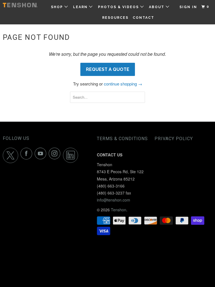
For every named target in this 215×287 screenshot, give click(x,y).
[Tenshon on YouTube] (42, 155)
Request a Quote (107, 69)
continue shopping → (123, 84)
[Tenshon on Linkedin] (72, 155)
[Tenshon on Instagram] (56, 155)
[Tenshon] (20, 5)
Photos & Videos (119, 7)
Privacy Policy (174, 138)
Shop (57, 7)
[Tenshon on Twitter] (11, 155)
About (157, 7)
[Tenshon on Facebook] (27, 155)
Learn (81, 7)
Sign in (188, 7)
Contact (143, 18)
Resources (115, 18)
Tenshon (118, 209)
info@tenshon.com (113, 200)
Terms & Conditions (122, 138)
